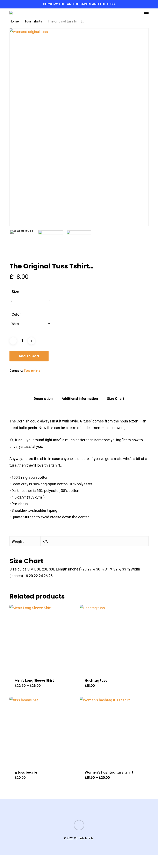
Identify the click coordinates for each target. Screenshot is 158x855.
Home (14, 21)
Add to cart (29, 356)
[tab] (43, 398)
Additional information (80, 398)
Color (16, 314)
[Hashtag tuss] (114, 639)
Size (15, 291)
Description (43, 398)
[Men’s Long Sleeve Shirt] (43, 639)
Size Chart (115, 398)
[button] (146, 14)
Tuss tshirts (33, 21)
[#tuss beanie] (43, 731)
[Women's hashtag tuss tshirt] (114, 731)
